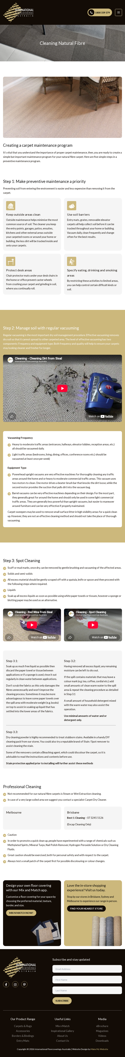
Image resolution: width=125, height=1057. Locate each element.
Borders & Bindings (23, 1035)
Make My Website (99, 1049)
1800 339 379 (102, 12)
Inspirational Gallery (62, 1031)
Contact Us (62, 1040)
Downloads (102, 1040)
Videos (102, 1035)
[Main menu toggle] (118, 12)
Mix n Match (63, 1026)
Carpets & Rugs (23, 1026)
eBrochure (102, 1026)
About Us (62, 1035)
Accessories (23, 1031)
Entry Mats (23, 1040)
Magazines (102, 1031)
